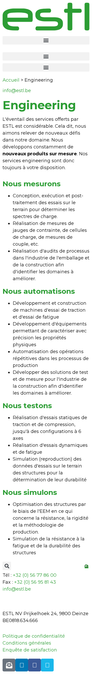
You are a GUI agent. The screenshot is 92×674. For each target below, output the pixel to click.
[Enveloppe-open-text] (9, 665)
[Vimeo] (47, 665)
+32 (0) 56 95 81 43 (35, 582)
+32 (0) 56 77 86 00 (34, 575)
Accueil (11, 80)
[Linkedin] (21, 665)
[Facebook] (34, 665)
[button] (46, 40)
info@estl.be (17, 90)
